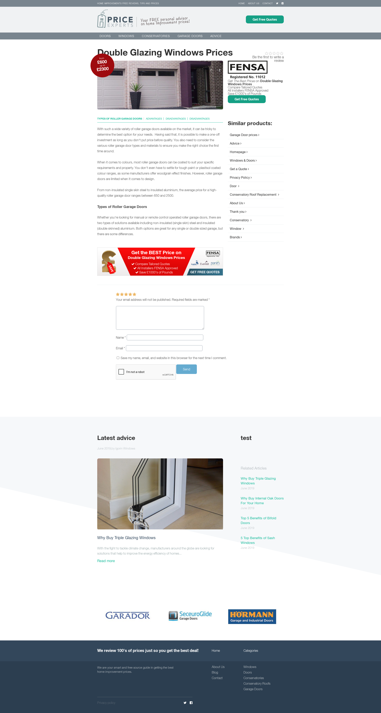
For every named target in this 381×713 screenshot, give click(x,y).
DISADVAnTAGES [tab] (176, 118)
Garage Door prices (243, 135)
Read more (106, 561)
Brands (235, 237)
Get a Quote (238, 169)
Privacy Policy (240, 177)
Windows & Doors (242, 160)
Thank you (237, 211)
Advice (216, 36)
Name (121, 337)
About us (253, 3)
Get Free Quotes (265, 19)
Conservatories (156, 36)
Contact (268, 3)
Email (120, 348)
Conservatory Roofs (256, 683)
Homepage (238, 152)
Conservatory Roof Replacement (253, 194)
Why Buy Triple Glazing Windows (126, 537)
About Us (236, 203)
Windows (126, 36)
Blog (215, 672)
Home (242, 3)
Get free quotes (204, 272)
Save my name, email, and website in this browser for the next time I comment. (174, 358)
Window (236, 228)
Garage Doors (253, 689)
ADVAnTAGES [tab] (154, 118)
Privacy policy (106, 702)
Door (233, 186)
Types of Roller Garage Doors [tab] (119, 118)
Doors (105, 36)
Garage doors (190, 36)
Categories (250, 650)
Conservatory (240, 220)
